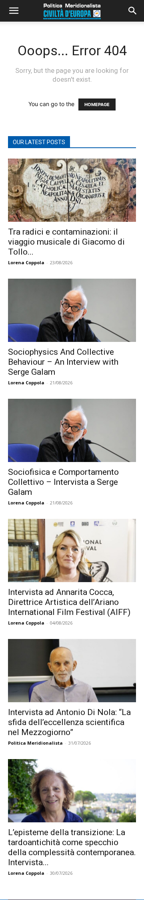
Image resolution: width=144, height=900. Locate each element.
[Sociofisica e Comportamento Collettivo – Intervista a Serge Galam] (72, 430)
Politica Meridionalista (35, 743)
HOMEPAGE (97, 104)
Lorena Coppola (26, 262)
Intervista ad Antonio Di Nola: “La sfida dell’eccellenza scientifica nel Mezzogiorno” (69, 722)
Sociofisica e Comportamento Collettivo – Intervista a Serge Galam (63, 482)
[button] (13, 11)
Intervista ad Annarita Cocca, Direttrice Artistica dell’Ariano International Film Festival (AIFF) (69, 602)
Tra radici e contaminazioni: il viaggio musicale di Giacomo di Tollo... (66, 242)
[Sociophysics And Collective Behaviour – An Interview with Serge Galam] (72, 310)
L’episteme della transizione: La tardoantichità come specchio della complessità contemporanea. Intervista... (72, 847)
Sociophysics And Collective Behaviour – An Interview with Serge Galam (63, 362)
